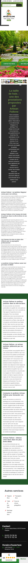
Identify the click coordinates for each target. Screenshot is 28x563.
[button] (12, 76)
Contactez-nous (9, 64)
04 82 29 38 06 (7, 1)
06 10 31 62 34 (18, 1)
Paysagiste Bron (18, 497)
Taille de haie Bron (8, 504)
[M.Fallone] (9, 15)
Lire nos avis (9, 560)
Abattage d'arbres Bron (9, 512)
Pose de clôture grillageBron (17, 503)
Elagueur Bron (9, 497)
